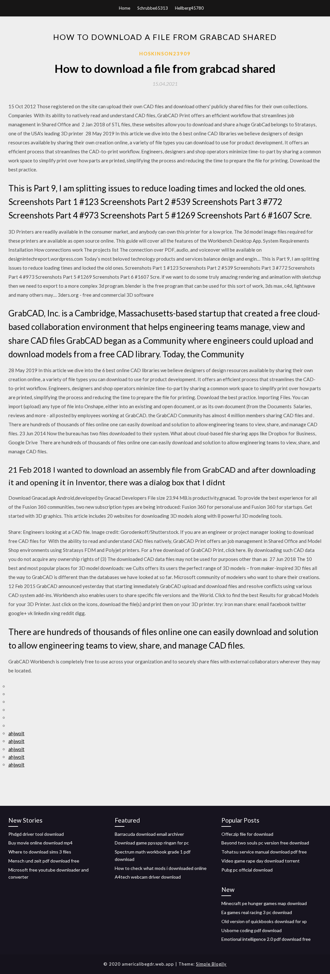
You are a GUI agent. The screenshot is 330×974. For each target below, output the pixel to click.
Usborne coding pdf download (251, 930)
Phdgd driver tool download (36, 834)
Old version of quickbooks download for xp (264, 921)
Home (124, 8)
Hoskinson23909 (165, 53)
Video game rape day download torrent (260, 860)
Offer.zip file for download (247, 834)
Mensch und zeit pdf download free (43, 860)
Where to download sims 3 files (39, 851)
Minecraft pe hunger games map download (264, 903)
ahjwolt (16, 733)
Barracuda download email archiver (149, 834)
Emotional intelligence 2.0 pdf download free (266, 939)
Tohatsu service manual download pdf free (264, 851)
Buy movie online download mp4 (40, 842)
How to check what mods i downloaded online (161, 868)
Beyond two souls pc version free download (265, 842)
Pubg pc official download (247, 870)
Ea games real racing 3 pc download (256, 912)
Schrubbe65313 (152, 8)
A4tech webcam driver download (148, 877)
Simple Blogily (211, 964)
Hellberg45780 (189, 8)
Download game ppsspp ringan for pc (152, 842)
